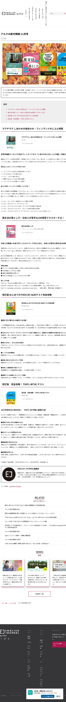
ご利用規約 (3, 695)
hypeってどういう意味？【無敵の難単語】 (18, 535)
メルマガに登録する (57, 644)
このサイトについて (41, 672)
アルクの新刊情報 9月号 (12, 531)
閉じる (58, 696)
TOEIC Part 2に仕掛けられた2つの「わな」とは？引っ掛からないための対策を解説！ (31, 517)
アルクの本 (3, 38)
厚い (35, 258)
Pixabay (18, 486)
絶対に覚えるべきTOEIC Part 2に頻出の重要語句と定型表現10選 (25, 505)
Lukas (11, 486)
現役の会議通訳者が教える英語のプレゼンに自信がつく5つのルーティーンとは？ (30, 513)
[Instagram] (5, 638)
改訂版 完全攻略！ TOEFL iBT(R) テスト (21, 119)
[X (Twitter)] (8, 638)
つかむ (10, 417)
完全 (9, 462)
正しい (14, 251)
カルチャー (29, 654)
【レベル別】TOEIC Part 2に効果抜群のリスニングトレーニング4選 (26, 521)
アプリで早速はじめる (47, 696)
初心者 (19, 325)
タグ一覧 (4, 603)
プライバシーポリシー (16, 695)
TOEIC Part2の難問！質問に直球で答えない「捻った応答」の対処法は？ (27, 543)
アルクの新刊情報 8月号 (12, 509)
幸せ (9, 162)
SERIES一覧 (39, 594)
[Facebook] (1, 638)
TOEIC (29, 642)
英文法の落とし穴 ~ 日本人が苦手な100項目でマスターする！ (27, 112)
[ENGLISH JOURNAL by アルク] (8, 13)
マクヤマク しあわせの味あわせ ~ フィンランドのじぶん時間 (26, 109)
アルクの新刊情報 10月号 (12, 539)
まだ (23, 477)
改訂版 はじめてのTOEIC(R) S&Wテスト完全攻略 (23, 116)
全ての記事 (29, 668)
